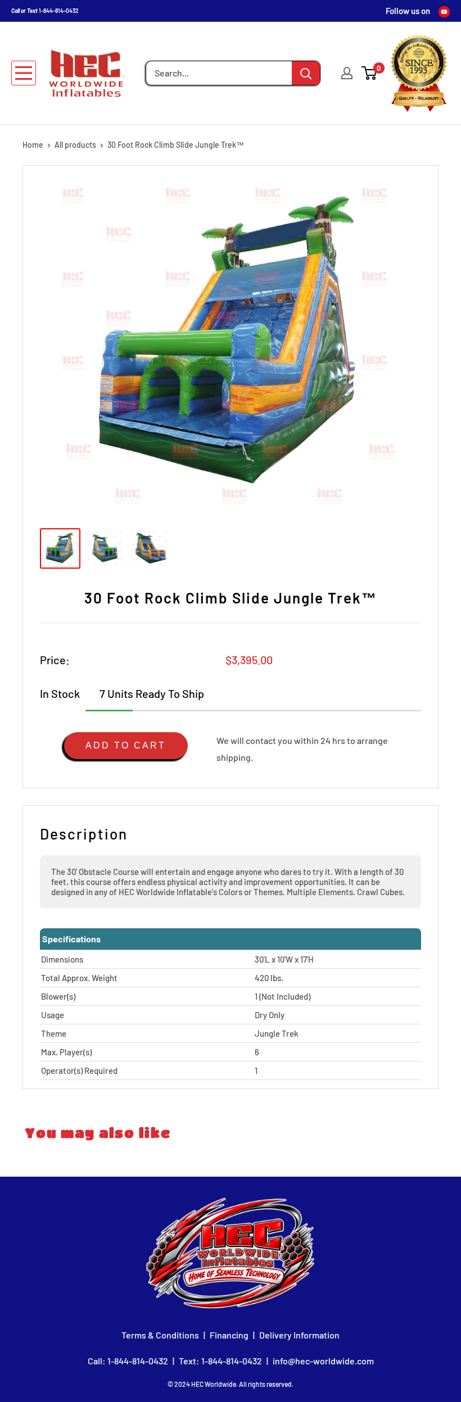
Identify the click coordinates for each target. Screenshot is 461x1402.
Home (32, 144)
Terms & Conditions (160, 1335)
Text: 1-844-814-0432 (220, 1360)
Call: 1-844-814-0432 (128, 1360)
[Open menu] (23, 73)
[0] (370, 73)
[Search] (306, 73)
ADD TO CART (125, 745)
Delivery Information (299, 1335)
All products (75, 144)
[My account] (346, 73)
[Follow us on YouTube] (444, 11)
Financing (229, 1335)
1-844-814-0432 (59, 10)
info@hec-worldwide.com (323, 1360)
